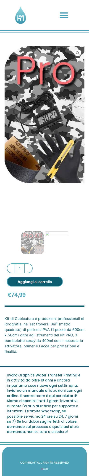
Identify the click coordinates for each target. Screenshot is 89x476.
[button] (64, 15)
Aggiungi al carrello (35, 281)
